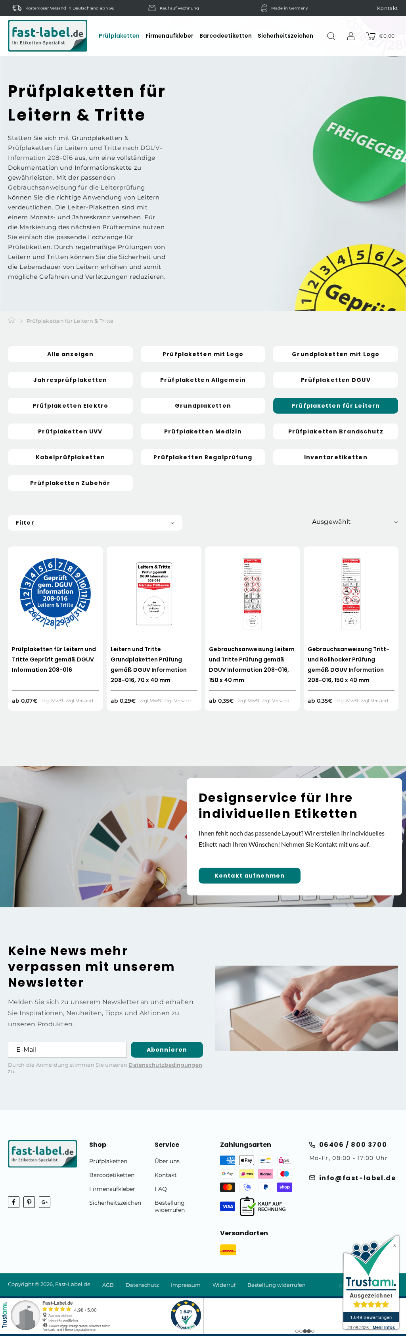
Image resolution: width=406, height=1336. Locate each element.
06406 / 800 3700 (353, 1144)
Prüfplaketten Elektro (71, 406)
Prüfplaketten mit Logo (203, 354)
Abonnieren (167, 1050)
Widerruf (224, 1285)
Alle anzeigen (70, 354)
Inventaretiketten (336, 457)
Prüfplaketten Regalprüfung (202, 457)
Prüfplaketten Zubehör (70, 483)
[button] (119, 36)
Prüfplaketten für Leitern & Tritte (70, 321)
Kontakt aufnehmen (249, 876)
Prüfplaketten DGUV (336, 380)
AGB (108, 1285)
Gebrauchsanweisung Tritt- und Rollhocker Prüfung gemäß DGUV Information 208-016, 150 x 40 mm (348, 664)
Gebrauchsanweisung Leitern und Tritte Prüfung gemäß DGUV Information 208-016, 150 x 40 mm (252, 664)
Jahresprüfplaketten (70, 380)
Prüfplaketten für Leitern (335, 406)
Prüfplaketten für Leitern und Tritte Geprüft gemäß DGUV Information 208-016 (54, 659)
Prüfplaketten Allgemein (203, 380)
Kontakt (387, 8)
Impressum (186, 1285)
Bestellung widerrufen (170, 1206)
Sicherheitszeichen (115, 1202)
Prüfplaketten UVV (70, 431)
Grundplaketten (203, 406)
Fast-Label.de (72, 1284)
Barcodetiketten (111, 1175)
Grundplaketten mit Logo (335, 354)
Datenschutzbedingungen (165, 1065)
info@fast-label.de (357, 1178)
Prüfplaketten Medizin (203, 431)
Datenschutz (142, 1285)
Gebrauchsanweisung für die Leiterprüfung (76, 187)
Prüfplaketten (108, 1161)
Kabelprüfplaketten (70, 457)
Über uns (167, 1161)
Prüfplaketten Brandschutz (335, 431)
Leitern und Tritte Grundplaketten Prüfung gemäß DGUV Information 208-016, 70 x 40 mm (149, 664)
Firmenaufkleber (112, 1188)
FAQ (161, 1188)
